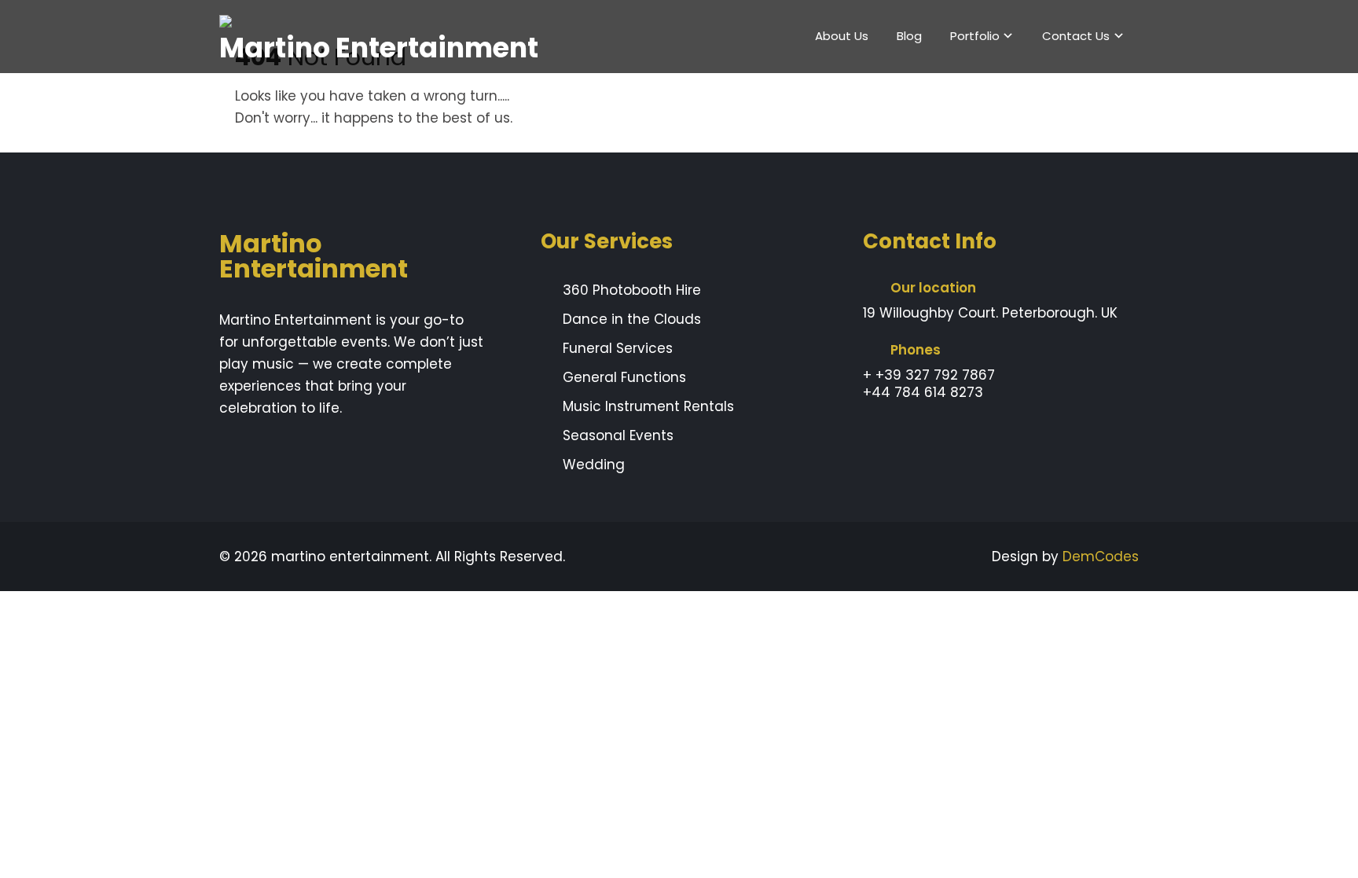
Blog (909, 36)
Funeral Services (618, 348)
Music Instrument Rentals (648, 406)
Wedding (594, 464)
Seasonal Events (618, 435)
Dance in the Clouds (632, 319)
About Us (841, 36)
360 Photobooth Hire (632, 290)
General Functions (624, 377)
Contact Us (1076, 36)
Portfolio (975, 36)
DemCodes (1101, 556)
